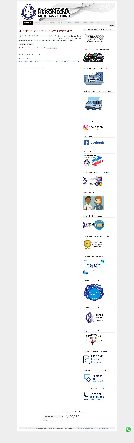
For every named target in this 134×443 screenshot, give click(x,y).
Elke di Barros (102, 428)
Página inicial (51, 61)
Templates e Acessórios (83, 428)
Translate (51, 421)
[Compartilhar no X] (52, 48)
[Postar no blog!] (50, 48)
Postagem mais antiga (70, 61)
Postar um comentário (30, 58)
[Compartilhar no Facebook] (54, 48)
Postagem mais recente (30, 61)
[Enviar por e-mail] (48, 48)
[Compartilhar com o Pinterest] (56, 48)
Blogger (40, 68)
